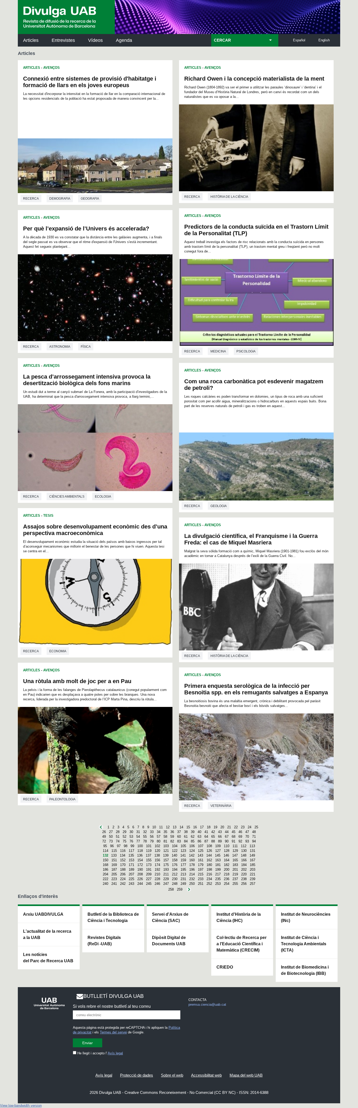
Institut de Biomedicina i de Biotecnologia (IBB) (305, 970)
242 (123, 884)
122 (174, 851)
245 (148, 884)
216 (209, 874)
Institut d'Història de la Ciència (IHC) (238, 917)
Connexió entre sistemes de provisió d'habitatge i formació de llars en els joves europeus (89, 81)
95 (105, 846)
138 (157, 855)
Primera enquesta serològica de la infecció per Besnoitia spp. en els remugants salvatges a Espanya (256, 689)
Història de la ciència (229, 197)
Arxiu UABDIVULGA (43, 914)
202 (244, 869)
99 (132, 846)
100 (140, 846)
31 (138, 832)
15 (188, 827)
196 (192, 869)
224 (123, 879)
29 (124, 832)
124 (192, 851)
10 (154, 827)
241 (114, 884)
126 (209, 851)
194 (174, 869)
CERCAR (222, 40)
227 (148, 879)
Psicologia (246, 351)
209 (148, 874)
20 (222, 827)
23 (243, 827)
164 (226, 860)
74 (118, 841)
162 (209, 860)
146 (226, 855)
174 (157, 865)
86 (199, 841)
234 (209, 879)
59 (172, 837)
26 (104, 832)
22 (236, 827)
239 (252, 879)
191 (148, 869)
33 (152, 832)
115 (114, 851)
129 (235, 851)
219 (235, 874)
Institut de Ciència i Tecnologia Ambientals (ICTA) (303, 943)
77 (138, 841)
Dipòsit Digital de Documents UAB (169, 940)
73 (111, 841)
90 (227, 841)
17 (202, 827)
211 (166, 874)
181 (218, 865)
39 (192, 832)
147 (235, 855)
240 (105, 884)
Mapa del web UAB (246, 1075)
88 (213, 841)
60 (179, 837)
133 (114, 855)
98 (125, 846)
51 (118, 837)
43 (220, 832)
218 (226, 874)
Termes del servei (113, 1032)
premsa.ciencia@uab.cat (207, 1004)
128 (226, 851)
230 (174, 879)
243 (131, 884)
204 (105, 874)
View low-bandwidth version (21, 1105)
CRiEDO (224, 967)
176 (174, 865)
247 (166, 884)
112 (243, 846)
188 (123, 869)
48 (254, 832)
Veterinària (220, 806)
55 (145, 837)
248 (174, 884)
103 (166, 846)
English (324, 40)
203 (252, 869)
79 (152, 841)
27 (111, 832)
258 (171, 889)
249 (183, 884)
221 (252, 874)
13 (174, 827)
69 (240, 837)
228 (157, 879)
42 (213, 832)
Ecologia (103, 496)
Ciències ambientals (66, 496)
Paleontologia (62, 799)
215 (200, 874)
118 (140, 851)
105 (183, 846)
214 (192, 874)
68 (233, 837)
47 (247, 832)
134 (122, 855)
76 (131, 841)
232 (192, 879)
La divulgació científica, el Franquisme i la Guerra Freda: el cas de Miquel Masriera (251, 539)
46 (240, 832)
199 (218, 869)
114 (105, 851)
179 (200, 865)
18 (208, 827)
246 (157, 884)
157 (166, 860)
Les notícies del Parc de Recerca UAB (48, 957)
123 (183, 851)
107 (200, 846)
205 (114, 874)
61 (186, 837)
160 (192, 860)
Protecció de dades (136, 1075)
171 (131, 865)
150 (105, 860)
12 (168, 827)
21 (229, 827)
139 (166, 855)
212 (174, 874)
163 (218, 860)
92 (240, 841)
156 (157, 860)
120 (157, 851)
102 (157, 846)
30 (131, 832)
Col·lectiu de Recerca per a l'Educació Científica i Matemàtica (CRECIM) (241, 943)
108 (209, 846)
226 (140, 879)
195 (183, 869)
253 (218, 884)
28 (118, 832)
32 (145, 832)
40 (199, 832)
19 (215, 827)
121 (166, 851)
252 (209, 884)
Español (299, 40)
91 (233, 841)
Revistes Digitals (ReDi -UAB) (104, 940)
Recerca (31, 198)
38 (186, 832)
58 (165, 837)
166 (244, 860)
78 (145, 841)
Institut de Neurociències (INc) (305, 917)
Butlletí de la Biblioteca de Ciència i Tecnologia (113, 917)
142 (191, 855)
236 (226, 879)
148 (243, 855)
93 (247, 841)
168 (105, 865)
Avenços (51, 68)
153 (131, 860)
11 (161, 827)
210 (157, 874)
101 (148, 846)
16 (195, 827)
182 (226, 865)
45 (233, 832)
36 (172, 832)
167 (252, 860)
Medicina (218, 351)
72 (104, 841)
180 (209, 865)
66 (220, 837)
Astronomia (59, 346)
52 (124, 837)
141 (183, 855)
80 (158, 841)
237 (235, 879)
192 (157, 869)
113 (252, 846)
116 (123, 851)
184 (244, 865)
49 (104, 837)
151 (114, 860)
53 (131, 837)
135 (131, 855)
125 (200, 851)
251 (200, 884)
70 (247, 837)
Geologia (218, 506)
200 (226, 869)
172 (140, 865)
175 (166, 865)
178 (192, 865)
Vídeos (95, 40)
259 (179, 889)
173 (148, 865)
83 (179, 841)
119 (148, 851)
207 (131, 874)
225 (131, 879)
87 (206, 841)
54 (138, 837)
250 (192, 884)
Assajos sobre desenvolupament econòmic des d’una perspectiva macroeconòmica (95, 529)
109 (218, 846)
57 (158, 837)
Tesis (48, 516)
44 (227, 832)
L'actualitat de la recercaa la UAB (47, 934)
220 (244, 874)
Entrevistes (63, 40)
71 (254, 837)
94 (254, 841)
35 (165, 832)
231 (183, 879)
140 (174, 855)
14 (181, 827)
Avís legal (115, 1053)
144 (209, 855)
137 (148, 855)
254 (226, 884)
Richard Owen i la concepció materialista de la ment (254, 78)
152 (123, 860)
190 (140, 869)
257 (252, 884)
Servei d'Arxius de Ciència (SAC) (170, 917)
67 (227, 837)
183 (235, 865)
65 (213, 837)
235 (218, 879)
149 (252, 855)
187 (114, 869)
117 (131, 851)
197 (200, 869)
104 (174, 846)
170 (123, 865)
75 (124, 841)
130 (244, 851)
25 (256, 827)
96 (112, 846)
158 (174, 860)
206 (123, 874)
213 (183, 874)
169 (114, 865)
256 (244, 884)
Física (86, 346)
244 (140, 884)
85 (192, 841)
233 (200, 879)
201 (235, 869)
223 (114, 879)
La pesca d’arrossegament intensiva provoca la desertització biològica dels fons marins (86, 379)
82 (172, 841)
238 (244, 879)
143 (200, 855)
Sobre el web (172, 1075)
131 (252, 851)
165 (235, 860)
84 (186, 841)
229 (166, 879)
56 (152, 837)
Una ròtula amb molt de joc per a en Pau (77, 681)
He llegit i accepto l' (99, 1053)
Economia (57, 651)
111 (235, 846)
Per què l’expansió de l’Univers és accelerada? (86, 228)
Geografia (90, 198)
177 (183, 865)
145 (217, 855)
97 (119, 846)
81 (165, 841)
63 (199, 837)
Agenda (124, 40)
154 (140, 860)
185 (252, 865)
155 (148, 860)
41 (206, 832)
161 (200, 860)
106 (192, 846)
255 (235, 884)
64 (206, 837)
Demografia (59, 198)
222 (105, 879)
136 (140, 855)
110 (226, 846)
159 (183, 860)
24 (249, 827)
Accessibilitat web (206, 1075)
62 (192, 837)
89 (220, 841)
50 (111, 837)
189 (131, 869)
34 (158, 832)
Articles (31, 40)
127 (218, 851)
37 (179, 832)
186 (105, 869)
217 (218, 874)
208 (140, 874)
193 (166, 869)
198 (209, 869)
